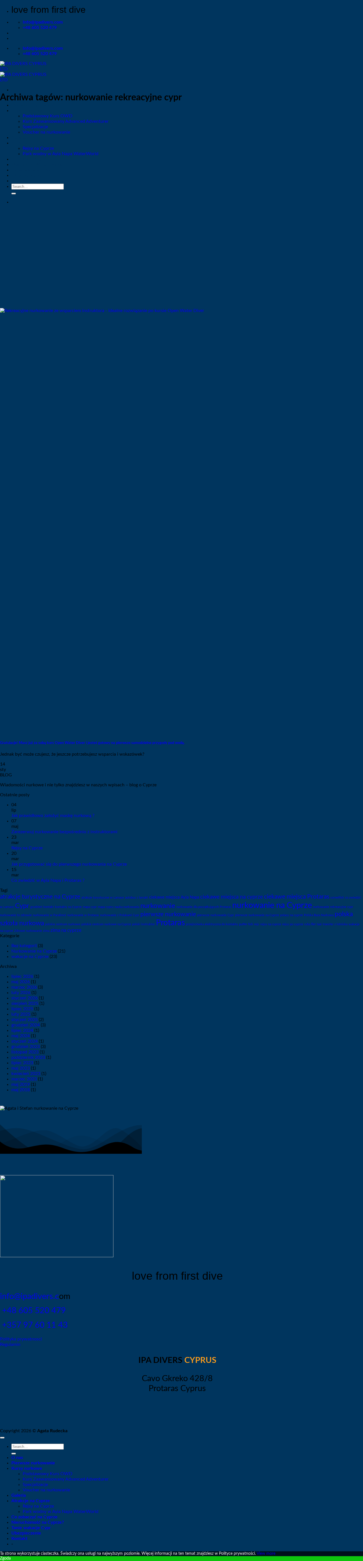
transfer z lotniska (335, 924)
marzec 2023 (24, 1079)
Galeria (18, 137)
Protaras (170, 923)
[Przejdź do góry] (2, 1438)
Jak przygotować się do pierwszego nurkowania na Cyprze (69, 864)
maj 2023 (20, 1068)
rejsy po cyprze (292, 924)
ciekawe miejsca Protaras (296, 897)
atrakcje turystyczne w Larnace (102, 897)
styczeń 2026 (24, 998)
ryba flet (310, 924)
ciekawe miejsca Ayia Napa (174, 897)
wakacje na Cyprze (29, 956)
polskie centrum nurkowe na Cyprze (106, 924)
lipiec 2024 (22, 1030)
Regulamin (10, 1344)
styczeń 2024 (24, 1041)
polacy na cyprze (291, 915)
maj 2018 (20, 1090)
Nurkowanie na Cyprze (34, 951)
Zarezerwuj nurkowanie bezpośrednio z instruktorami (64, 832)
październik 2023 (28, 1057)
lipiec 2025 (22, 1009)
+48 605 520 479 (33, 1311)
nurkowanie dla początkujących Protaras (203, 907)
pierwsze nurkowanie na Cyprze (257, 915)
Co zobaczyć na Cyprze (34, 159)
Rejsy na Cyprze (38, 148)
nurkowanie (157, 906)
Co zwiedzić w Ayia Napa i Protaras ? (48, 880)
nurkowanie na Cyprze (272, 905)
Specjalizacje (35, 126)
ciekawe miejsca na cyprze (231, 897)
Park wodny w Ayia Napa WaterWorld (60, 153)
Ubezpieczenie (26, 175)
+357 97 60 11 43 (34, 1325)
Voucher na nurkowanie (46, 132)
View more (266, 1554)
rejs (256, 924)
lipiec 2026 (22, 976)
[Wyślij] (13, 193)
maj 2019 (20, 1084)
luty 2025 (20, 1014)
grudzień (36, 907)
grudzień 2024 (25, 1025)
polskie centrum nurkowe (62, 924)
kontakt (48, 907)
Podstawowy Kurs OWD (47, 116)
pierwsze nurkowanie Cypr (215, 915)
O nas (17, 1457)
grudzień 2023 (25, 1046)
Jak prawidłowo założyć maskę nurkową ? (52, 815)
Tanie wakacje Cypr (31, 170)
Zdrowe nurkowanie (28, 930)
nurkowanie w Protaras (83, 915)
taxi (319, 924)
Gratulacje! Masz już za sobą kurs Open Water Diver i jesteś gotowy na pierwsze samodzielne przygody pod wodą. (92, 743)
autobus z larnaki (136, 897)
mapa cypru (105, 907)
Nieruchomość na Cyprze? (37, 164)
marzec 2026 (24, 987)
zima (46, 930)
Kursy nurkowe (26, 110)
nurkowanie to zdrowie (16, 915)
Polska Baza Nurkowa (319, 915)
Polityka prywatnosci (21, 1339)
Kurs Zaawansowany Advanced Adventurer (66, 121)
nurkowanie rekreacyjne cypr (333, 907)
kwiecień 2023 (25, 1073)
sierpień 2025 (24, 1003)
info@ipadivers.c (29, 1296)
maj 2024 (20, 1036)
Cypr (22, 906)
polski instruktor (143, 924)
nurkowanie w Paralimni (49, 915)
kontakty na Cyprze (68, 907)
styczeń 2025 (24, 1019)
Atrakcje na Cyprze (30, 143)
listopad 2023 (25, 1052)
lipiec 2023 (22, 1063)
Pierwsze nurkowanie (33, 105)
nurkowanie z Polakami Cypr (119, 915)
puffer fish (246, 924)
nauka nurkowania (127, 907)
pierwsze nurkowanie (168, 914)
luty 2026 (20, 992)
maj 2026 (20, 982)
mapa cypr (90, 907)
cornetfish (337, 897)
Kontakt (19, 180)
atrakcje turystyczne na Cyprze (40, 897)
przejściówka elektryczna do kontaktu (212, 924)
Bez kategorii (24, 945)
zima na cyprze (65, 930)
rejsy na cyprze (270, 924)
